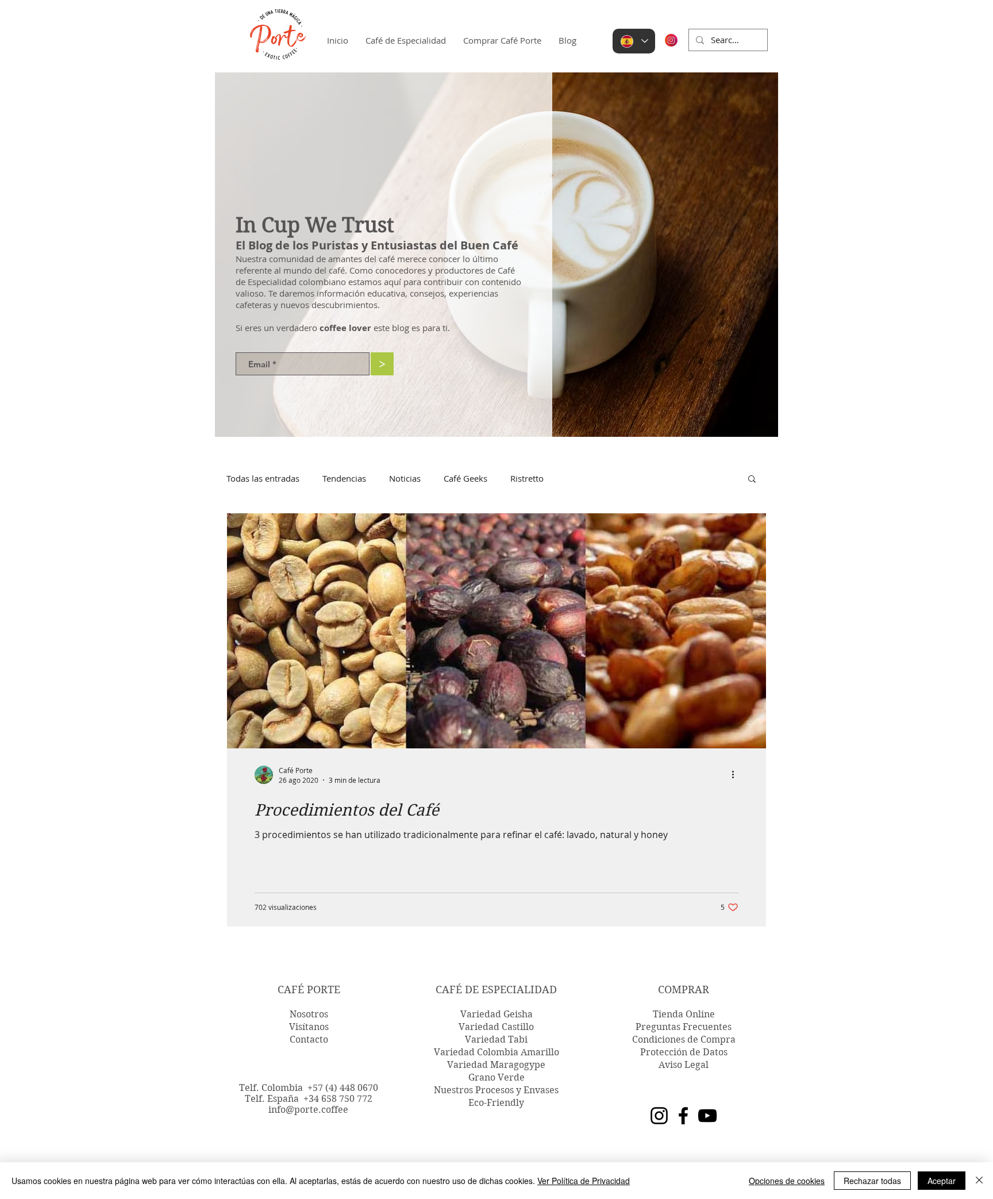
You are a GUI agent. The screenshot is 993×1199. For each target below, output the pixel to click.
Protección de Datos (684, 1052)
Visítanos (309, 1026)
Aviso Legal (684, 1064)
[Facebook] (683, 1115)
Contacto (309, 1039)
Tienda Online (684, 1014)
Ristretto (527, 478)
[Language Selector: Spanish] (634, 41)
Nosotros (309, 1014)
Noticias (405, 478)
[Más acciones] (737, 775)
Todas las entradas (262, 478)
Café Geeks (465, 478)
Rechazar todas (872, 1180)
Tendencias (344, 478)
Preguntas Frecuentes (684, 1026)
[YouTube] (707, 1115)
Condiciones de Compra (684, 1039)
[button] (751, 480)
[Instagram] (659, 1115)
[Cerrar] (979, 1180)
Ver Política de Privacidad (583, 1180)
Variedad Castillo (496, 1026)
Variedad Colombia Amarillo (496, 1052)
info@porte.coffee (308, 1109)
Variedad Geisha (496, 1014)
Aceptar (941, 1180)
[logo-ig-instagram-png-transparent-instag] (671, 40)
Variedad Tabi (496, 1039)
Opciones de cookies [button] (787, 1180)
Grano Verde (496, 1077)
